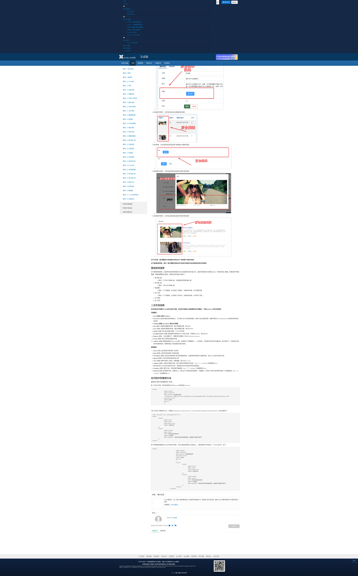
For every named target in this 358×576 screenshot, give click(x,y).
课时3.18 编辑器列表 (129, 115)
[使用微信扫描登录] (176, 525)
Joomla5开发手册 (132, 43)
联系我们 (156, 556)
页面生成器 (126, 48)
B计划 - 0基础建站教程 (134, 22)
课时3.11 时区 (127, 85)
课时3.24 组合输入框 (129, 140)
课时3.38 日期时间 (128, 199)
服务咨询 (227, 2)
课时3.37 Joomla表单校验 (130, 195)
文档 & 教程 (127, 19)
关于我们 (142, 556)
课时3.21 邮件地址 (128, 127)
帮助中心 (209, 556)
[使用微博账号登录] (173, 525)
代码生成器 (124, 63)
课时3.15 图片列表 (128, 102)
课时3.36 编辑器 (128, 190)
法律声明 (194, 556)
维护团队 (149, 556)
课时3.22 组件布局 (128, 132)
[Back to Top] (354, 560)
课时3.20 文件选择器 (129, 123)
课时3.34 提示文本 (128, 182)
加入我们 (179, 556)
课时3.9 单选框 (127, 77)
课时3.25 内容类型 (128, 144)
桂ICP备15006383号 (181, 573)
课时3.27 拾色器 (128, 153)
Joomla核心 (130, 11)
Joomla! (125, 4)
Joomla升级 (126, 51)
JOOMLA (140, 561)
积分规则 (201, 556)
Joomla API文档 (131, 32)
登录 (235, 2)
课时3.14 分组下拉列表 (130, 98)
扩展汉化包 (130, 14)
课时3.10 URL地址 (128, 81)
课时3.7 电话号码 (128, 69)
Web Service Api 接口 (133, 35)
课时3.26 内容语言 (128, 148)
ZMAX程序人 (174, 504)
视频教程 (140, 63)
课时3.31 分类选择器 (129, 169)
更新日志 (149, 63)
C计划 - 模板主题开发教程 (135, 27)
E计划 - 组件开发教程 (133, 30)
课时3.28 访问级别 (128, 157)
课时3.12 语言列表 (128, 90)
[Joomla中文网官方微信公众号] (219, 566)
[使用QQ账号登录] (170, 525)
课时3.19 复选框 (128, 119)
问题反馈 (158, 63)
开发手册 (126, 40)
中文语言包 (126, 9)
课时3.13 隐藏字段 (128, 94)
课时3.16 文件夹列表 (129, 106)
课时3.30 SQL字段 (128, 165)
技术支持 (216, 556)
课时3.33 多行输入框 (129, 178)
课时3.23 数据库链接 (129, 136)
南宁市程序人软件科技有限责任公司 (157, 564)
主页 (124, 1)
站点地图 (186, 556)
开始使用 (167, 63)
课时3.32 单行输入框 (129, 174)
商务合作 (164, 556)
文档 (132, 63)
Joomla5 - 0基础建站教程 (134, 24)
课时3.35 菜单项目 (128, 186)
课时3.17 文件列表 (128, 111)
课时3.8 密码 (127, 73)
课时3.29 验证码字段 (129, 161)
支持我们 (171, 556)
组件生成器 (126, 45)
